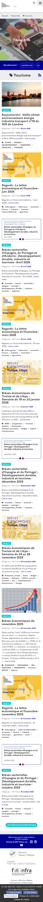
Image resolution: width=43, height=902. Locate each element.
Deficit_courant (28, 578)
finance (5, 209)
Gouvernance (7, 583)
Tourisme (29, 423)
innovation (25, 352)
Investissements (24, 580)
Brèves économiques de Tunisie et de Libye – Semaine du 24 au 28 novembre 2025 (18, 552)
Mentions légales (25, 880)
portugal (14, 286)
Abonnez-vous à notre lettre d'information (21, 838)
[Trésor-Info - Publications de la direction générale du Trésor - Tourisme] (39, 75)
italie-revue (22, 207)
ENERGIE (18, 142)
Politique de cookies (21, 899)
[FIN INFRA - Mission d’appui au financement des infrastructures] (21, 871)
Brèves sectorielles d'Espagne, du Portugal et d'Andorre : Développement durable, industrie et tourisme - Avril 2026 (21, 255)
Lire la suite (30, 138)
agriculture (23, 212)
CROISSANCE (22, 665)
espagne (5, 286)
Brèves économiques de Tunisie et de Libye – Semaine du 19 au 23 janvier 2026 (21, 397)
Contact (14, 880)
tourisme (24, 209)
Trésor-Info (15, 16)
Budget (24, 428)
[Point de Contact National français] (21, 862)
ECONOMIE (9, 665)
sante (27, 734)
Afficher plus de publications (21, 825)
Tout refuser (31, 892)
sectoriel (27, 502)
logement (16, 291)
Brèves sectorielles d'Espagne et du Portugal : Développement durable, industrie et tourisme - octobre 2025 (20, 781)
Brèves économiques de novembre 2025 (18, 622)
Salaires (14, 670)
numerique (6, 734)
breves (18, 283)
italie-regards (10, 207)
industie (28, 813)
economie (34, 207)
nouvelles (8, 283)
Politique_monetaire (10, 428)
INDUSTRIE (6, 147)
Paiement (15, 578)
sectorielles (28, 283)
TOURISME (18, 147)
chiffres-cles (26, 65)
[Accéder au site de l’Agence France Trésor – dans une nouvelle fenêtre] (21, 853)
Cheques (5, 578)
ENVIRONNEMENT (9, 145)
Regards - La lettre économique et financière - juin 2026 (20, 188)
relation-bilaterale (9, 212)
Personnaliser (11, 896)
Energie (19, 583)
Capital (33, 428)
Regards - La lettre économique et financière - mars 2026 (20, 331)
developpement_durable (12, 288)
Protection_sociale (12, 575)
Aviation (5, 426)
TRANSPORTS (19, 667)
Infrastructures (8, 431)
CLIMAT (8, 142)
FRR (32, 665)
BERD (7, 423)
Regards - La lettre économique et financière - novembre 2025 (20, 711)
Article (6, 110)
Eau (13, 580)
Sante (25, 575)
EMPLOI (5, 670)
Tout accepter (15, 892)
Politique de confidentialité (21, 883)
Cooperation (17, 423)
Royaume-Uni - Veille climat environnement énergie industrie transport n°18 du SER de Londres (21, 119)
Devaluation (17, 426)
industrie (14, 209)
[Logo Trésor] (20, 7)
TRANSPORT (25, 145)
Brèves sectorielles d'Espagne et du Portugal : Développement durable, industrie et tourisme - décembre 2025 (20, 475)
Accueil (5, 16)
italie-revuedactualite (27, 729)
